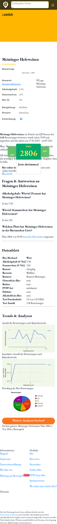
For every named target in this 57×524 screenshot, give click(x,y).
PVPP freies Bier (37, 475)
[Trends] (21, 119)
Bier (31, 453)
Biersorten (35, 459)
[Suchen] (12, 7)
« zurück (7, 14)
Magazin (4, 453)
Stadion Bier (35, 469)
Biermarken (35, 464)
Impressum (5, 459)
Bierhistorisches (37, 480)
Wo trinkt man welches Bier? (43, 486)
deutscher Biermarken (33, 236)
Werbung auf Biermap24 (11, 475)
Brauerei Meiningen (11, 84)
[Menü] (52, 5)
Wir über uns (6, 469)
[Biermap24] (6, 4)
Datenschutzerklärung (10, 464)
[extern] (18, 491)
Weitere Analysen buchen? (28, 420)
